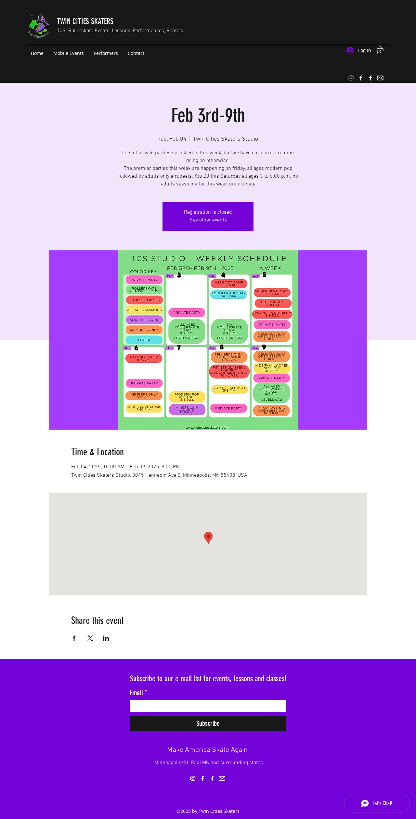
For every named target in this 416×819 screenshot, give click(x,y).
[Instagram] (351, 78)
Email (138, 692)
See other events (208, 220)
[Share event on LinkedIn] (106, 638)
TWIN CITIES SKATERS (85, 21)
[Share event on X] (90, 638)
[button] (380, 50)
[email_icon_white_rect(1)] (380, 78)
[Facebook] (361, 78)
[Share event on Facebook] (74, 638)
